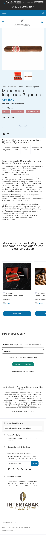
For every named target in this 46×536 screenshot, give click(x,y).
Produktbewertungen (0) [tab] (12, 344)
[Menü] (3, 22)
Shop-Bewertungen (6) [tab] (33, 344)
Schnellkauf (17, 314)
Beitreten (35, 463)
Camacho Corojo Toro (13, 296)
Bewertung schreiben (23, 364)
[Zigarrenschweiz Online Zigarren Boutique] (22, 22)
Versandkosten (19, 103)
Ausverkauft (23, 126)
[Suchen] (43, 13)
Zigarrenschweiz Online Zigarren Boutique (14, 527)
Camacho (6, 299)
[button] (42, 22)
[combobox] (21, 13)
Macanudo (12, 87)
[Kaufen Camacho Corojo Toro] (17, 276)
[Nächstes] (42, 49)
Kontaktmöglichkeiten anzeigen (18, 428)
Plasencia (22, 393)
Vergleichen (9, 293)
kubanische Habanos (26, 406)
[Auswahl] (13, 117)
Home (4, 87)
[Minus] (4, 117)
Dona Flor (15, 395)
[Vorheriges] (3, 49)
